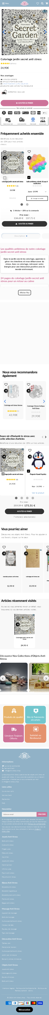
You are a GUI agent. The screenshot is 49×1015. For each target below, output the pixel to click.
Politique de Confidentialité (26, 988)
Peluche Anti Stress (9, 877)
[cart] (47, 3)
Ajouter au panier (25, 224)
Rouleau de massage (9, 929)
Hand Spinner (7, 865)
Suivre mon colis (8, 791)
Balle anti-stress (7, 841)
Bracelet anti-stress (9, 887)
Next (45, 32)
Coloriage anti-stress (9, 973)
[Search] (42, 3)
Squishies (5, 857)
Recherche (5, 799)
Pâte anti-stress (7, 853)
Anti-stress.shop (19, 998)
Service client (7, 795)
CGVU (30, 991)
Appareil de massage (9, 913)
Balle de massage (8, 917)
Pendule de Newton (9, 947)
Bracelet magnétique (9, 891)
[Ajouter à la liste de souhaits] (6, 384)
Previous (4, 32)
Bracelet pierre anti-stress (11, 895)
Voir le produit (38, 493)
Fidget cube (6, 849)
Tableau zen (6, 943)
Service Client (9, 768)
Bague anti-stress (8, 903)
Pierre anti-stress (8, 899)
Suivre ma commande (12, 766)
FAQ (3, 803)
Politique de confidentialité (36, 824)
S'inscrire (42, 814)
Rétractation (24, 1009)
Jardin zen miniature (9, 955)
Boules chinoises (8, 977)
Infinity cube (6, 869)
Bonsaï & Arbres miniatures (12, 959)
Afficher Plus (24, 293)
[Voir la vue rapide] (6, 391)
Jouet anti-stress (8, 861)
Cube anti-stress (8, 845)
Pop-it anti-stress (8, 873)
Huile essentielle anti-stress (12, 921)
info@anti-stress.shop (13, 771)
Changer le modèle (38, 198)
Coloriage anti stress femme (13, 405)
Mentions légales (8, 988)
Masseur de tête (7, 925)
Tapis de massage (8, 933)
